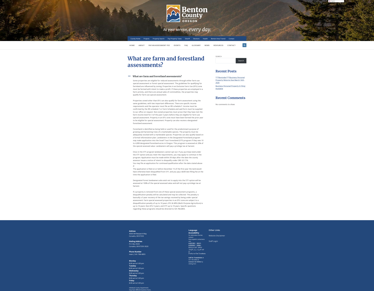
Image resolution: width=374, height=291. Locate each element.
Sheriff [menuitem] (187, 39)
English (332, 1)
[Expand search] (244, 45)
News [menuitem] (207, 45)
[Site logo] (186, 18)
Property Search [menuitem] (158, 39)
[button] (167, 76)
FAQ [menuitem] (186, 45)
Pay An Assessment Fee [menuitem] (159, 45)
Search (219, 56)
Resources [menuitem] (218, 45)
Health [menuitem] (205, 39)
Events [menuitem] (177, 45)
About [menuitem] (142, 45)
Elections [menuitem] (196, 39)
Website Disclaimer (217, 235)
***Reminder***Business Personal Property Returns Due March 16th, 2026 (230, 80)
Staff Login (213, 241)
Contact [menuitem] (231, 39)
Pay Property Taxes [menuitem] (175, 39)
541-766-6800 (192, 260)
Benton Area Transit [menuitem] (218, 39)
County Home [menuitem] (135, 39)
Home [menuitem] (132, 45)
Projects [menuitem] (146, 39)
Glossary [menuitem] (196, 45)
